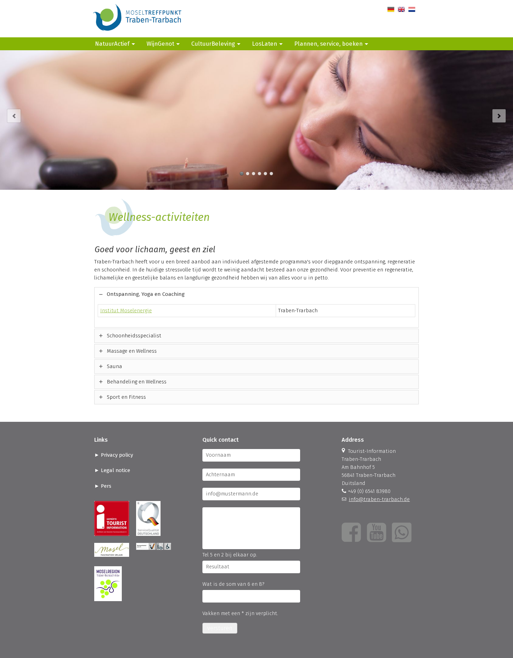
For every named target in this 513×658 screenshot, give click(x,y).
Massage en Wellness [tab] (132, 351)
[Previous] (14, 116)
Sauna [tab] (114, 366)
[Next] (499, 116)
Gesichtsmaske (271, 173)
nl (410, 9)
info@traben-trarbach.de (379, 499)
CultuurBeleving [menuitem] (213, 43)
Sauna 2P (247, 173)
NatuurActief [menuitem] (112, 43)
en (401, 9)
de (390, 9)
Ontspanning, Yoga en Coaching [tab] (146, 294)
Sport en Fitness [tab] (126, 397)
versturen (219, 628)
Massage (241, 173)
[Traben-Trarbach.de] (137, 33)
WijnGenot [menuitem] (160, 43)
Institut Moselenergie (126, 310)
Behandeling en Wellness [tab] (136, 382)
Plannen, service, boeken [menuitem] (328, 43)
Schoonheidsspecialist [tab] (134, 335)
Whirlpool (259, 173)
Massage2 (265, 173)
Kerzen (253, 173)
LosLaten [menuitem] (264, 43)
